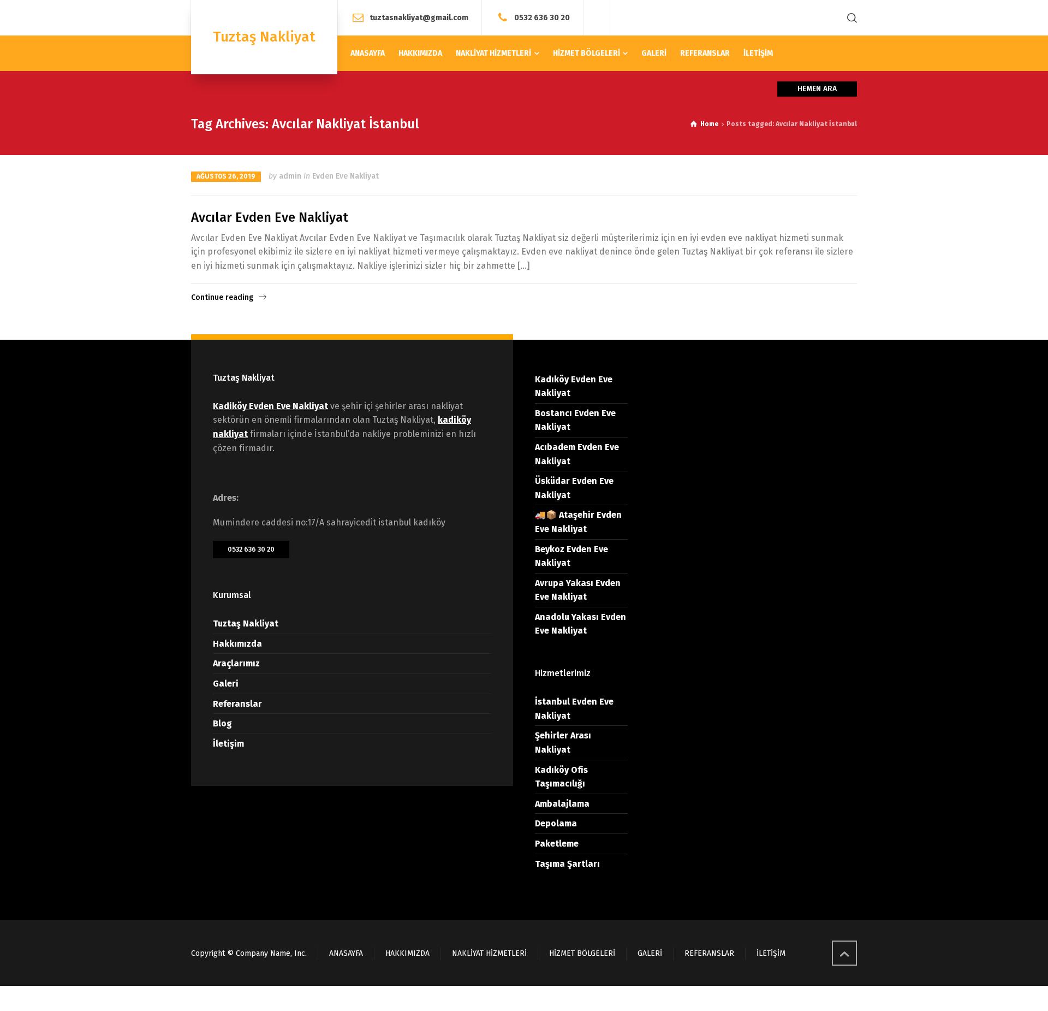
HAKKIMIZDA (407, 953)
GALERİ (650, 953)
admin (290, 176)
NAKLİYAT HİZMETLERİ (489, 953)
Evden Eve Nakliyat (345, 176)
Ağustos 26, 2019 (225, 176)
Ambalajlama (562, 804)
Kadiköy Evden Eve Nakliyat (270, 406)
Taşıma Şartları (567, 864)
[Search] (850, 18)
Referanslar (237, 704)
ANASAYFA (346, 953)
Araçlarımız (236, 663)
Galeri (226, 683)
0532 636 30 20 (542, 17)
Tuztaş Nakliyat (245, 623)
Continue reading (222, 297)
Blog (222, 723)
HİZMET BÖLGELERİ (582, 953)
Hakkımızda (237, 643)
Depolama (556, 823)
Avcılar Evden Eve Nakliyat (269, 217)
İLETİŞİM (771, 953)
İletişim (228, 743)
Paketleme (557, 843)
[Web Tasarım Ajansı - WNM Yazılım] (524, 998)
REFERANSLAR (709, 953)
